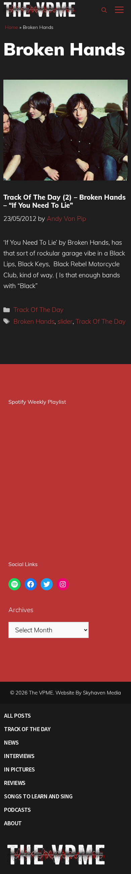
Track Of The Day (38, 310)
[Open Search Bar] (104, 10)
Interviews (19, 756)
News (11, 742)
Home (11, 27)
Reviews (15, 783)
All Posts (17, 715)
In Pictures (19, 769)
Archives (20, 610)
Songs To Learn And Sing (38, 796)
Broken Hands (33, 321)
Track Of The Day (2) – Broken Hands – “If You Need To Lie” (64, 201)
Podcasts (17, 809)
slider (65, 321)
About (13, 823)
